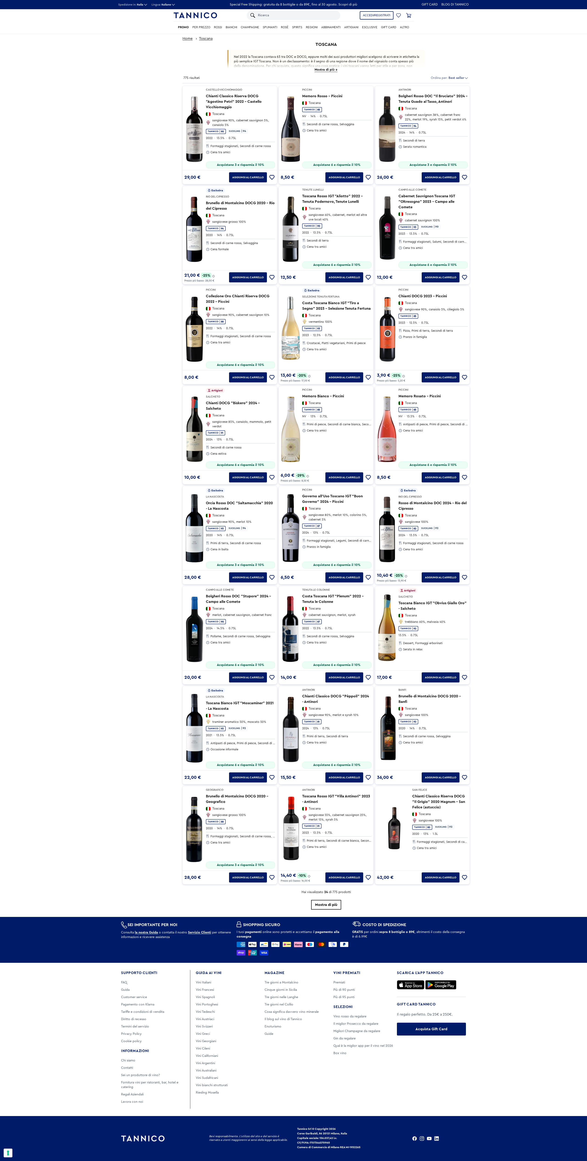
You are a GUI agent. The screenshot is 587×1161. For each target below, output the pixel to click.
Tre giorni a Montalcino (281, 982)
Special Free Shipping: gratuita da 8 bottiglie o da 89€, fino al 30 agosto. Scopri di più (293, 4)
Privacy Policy (131, 1034)
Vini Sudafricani (207, 1078)
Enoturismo (273, 1026)
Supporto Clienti (139, 973)
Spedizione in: (130, 4)
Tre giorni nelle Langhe (281, 997)
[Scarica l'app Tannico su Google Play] (440, 984)
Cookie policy (131, 1041)
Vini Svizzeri (204, 1026)
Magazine (275, 973)
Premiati (339, 982)
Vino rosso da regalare (349, 1016)
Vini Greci (203, 1034)
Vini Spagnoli (205, 997)
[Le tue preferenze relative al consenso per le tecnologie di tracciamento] (8, 1153)
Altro (404, 27)
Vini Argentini (205, 1063)
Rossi (218, 27)
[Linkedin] (436, 1138)
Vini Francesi (205, 989)
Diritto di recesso (133, 1019)
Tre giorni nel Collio (279, 1004)
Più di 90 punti (344, 989)
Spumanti (270, 27)
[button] (398, 15)
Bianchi (231, 27)
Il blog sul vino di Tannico (283, 1019)
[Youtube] (429, 1138)
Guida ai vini (209, 973)
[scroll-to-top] (577, 1138)
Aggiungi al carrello (248, 177)
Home (188, 38)
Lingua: (161, 4)
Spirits (297, 27)
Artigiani (351, 27)
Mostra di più (326, 905)
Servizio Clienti (199, 932)
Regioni (312, 27)
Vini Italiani (203, 982)
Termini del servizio (135, 1026)
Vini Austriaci (205, 1019)
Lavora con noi (132, 1101)
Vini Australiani (206, 1070)
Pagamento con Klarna (137, 1004)
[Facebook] (414, 1138)
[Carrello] (409, 15)
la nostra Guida (146, 932)
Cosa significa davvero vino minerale (292, 1011)
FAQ (124, 982)
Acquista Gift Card (431, 1029)
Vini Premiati (346, 973)
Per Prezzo (201, 27)
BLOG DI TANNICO (455, 4)
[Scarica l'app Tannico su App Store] (410, 984)
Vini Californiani (207, 1056)
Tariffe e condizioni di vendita (142, 1011)
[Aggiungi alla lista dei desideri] (272, 177)
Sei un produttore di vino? (140, 1075)
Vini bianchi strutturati (212, 1085)
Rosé (284, 27)
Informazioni (135, 1051)
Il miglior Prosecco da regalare (355, 1023)
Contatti (127, 1067)
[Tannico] (195, 15)
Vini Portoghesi (207, 1004)
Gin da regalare (344, 1038)
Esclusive (369, 27)
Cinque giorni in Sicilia (281, 989)
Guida (125, 989)
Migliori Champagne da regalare (356, 1031)
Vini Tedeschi (205, 1011)
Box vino (339, 1053)
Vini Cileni (203, 1048)
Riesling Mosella (207, 1092)
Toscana (206, 38)
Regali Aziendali (132, 1094)
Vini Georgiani (206, 1041)
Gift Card (430, 4)
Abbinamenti (331, 27)
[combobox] (296, 15)
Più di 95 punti (343, 997)
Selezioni (343, 1007)
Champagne (250, 27)
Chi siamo (128, 1060)
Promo (183, 27)
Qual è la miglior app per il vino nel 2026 (363, 1045)
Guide (269, 1034)
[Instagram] (422, 1138)
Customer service (134, 997)
